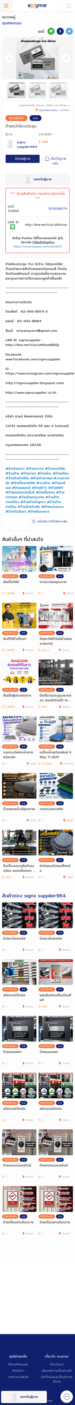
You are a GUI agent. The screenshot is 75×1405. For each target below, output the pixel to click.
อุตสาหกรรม (11, 23)
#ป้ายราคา (28, 473)
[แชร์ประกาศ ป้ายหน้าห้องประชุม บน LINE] (51, 31)
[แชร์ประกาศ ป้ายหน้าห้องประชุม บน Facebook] (60, 31)
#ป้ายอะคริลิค (55, 468)
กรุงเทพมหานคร (48, 110)
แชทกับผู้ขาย (29, 1396)
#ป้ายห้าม (44, 473)
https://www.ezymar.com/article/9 (37, 246)
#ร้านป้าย (12, 473)
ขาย (35, 118)
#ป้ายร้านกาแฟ (41, 478)
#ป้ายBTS (39, 487)
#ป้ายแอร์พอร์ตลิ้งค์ (20, 492)
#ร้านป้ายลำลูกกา (33, 502)
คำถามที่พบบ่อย (18, 1364)
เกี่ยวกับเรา (57, 1364)
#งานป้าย (43, 483)
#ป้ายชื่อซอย (45, 492)
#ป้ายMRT (56, 487)
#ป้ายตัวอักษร (15, 511)
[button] (66, 58)
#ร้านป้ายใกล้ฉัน (17, 478)
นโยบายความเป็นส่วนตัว (56, 1370)
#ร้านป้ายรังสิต (29, 506)
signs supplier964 (27, 145)
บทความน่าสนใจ (18, 1376)
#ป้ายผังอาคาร (38, 511)
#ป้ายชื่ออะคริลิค (23, 483)
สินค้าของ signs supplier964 (34, 895)
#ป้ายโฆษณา (15, 468)
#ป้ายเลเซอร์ (21, 487)
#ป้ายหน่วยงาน (52, 506)
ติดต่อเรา (18, 1370)
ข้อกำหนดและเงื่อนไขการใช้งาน (56, 1379)
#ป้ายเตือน (61, 473)
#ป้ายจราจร (35, 468)
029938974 (58, 208)
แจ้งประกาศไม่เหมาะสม (52, 521)
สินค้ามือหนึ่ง (16, 118)
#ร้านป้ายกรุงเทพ (31, 497)
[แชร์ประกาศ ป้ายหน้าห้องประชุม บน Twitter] (69, 31)
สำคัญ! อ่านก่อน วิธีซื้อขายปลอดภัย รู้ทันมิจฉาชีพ (37, 240)
